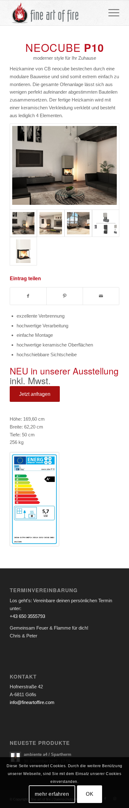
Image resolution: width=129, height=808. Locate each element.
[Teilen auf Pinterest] (65, 296)
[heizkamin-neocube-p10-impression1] (78, 223)
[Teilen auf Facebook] (28, 296)
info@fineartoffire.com (32, 702)
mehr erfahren (52, 794)
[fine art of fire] (53, 12)
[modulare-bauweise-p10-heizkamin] (106, 223)
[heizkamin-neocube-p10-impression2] (50, 223)
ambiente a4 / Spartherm (47, 754)
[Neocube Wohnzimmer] (64, 166)
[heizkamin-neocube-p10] (23, 251)
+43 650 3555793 (27, 616)
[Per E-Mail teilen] (101, 296)
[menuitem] (110, 12)
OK (90, 794)
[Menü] (110, 12)
